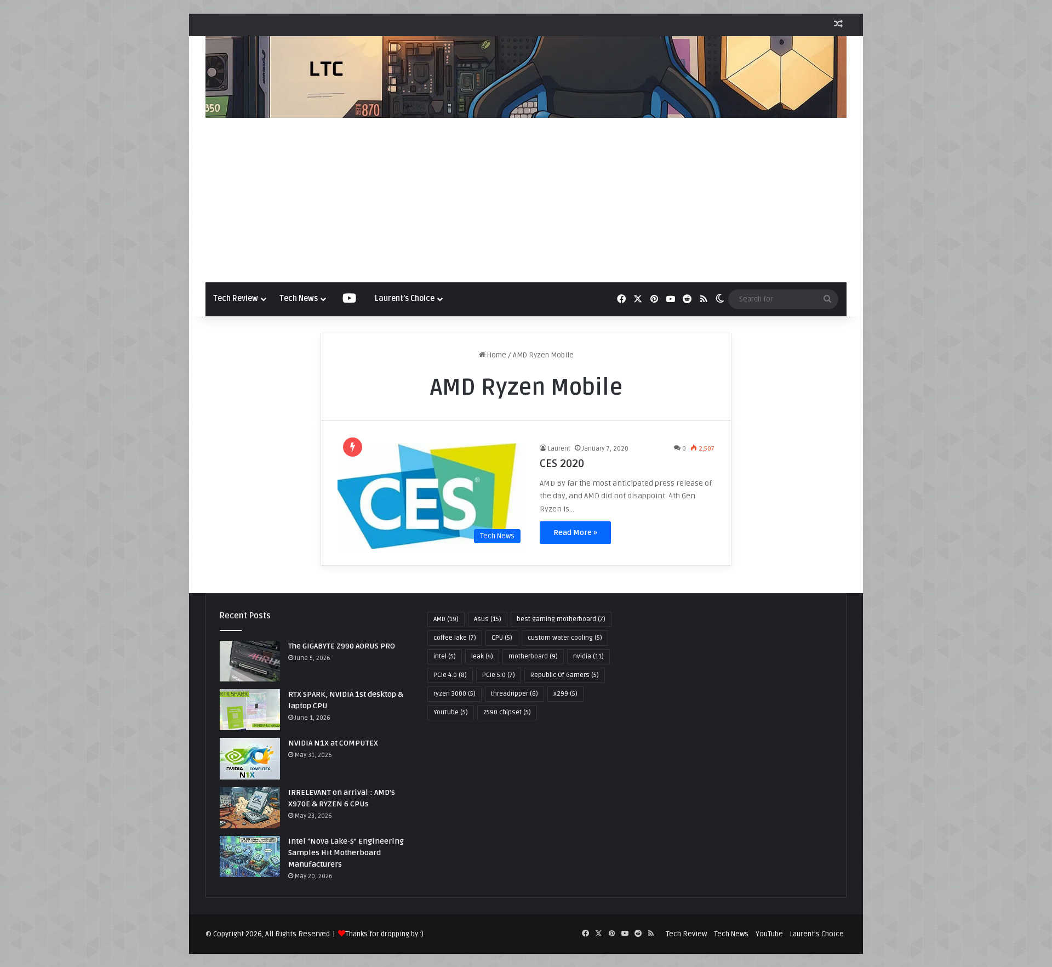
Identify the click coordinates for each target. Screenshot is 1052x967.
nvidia (588, 656)
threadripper (514, 694)
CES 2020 (562, 463)
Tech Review (235, 298)
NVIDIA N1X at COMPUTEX (333, 743)
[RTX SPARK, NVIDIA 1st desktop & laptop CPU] (250, 709)
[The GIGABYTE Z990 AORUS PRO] (250, 661)
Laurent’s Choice (404, 298)
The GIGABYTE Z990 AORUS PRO (341, 646)
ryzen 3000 (454, 694)
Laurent (559, 449)
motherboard (533, 656)
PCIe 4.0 (450, 675)
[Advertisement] (526, 200)
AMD (446, 619)
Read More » (575, 532)
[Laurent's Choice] (526, 77)
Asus (487, 619)
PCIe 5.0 (498, 675)
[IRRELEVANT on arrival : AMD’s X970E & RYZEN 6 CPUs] (250, 807)
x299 (565, 694)
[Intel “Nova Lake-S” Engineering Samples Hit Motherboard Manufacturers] (250, 856)
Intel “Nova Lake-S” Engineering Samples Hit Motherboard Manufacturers (346, 853)
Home (495, 355)
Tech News (298, 298)
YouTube (450, 712)
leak (482, 656)
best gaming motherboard (561, 619)
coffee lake (454, 638)
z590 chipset (507, 712)
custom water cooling (565, 638)
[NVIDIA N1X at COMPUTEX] (250, 758)
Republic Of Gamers (564, 675)
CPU (501, 638)
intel (444, 656)
